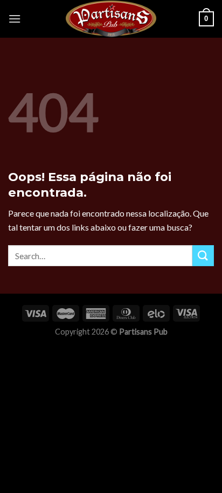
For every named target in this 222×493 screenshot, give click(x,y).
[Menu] (14, 18)
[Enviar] (203, 255)
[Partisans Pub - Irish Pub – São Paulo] (111, 19)
